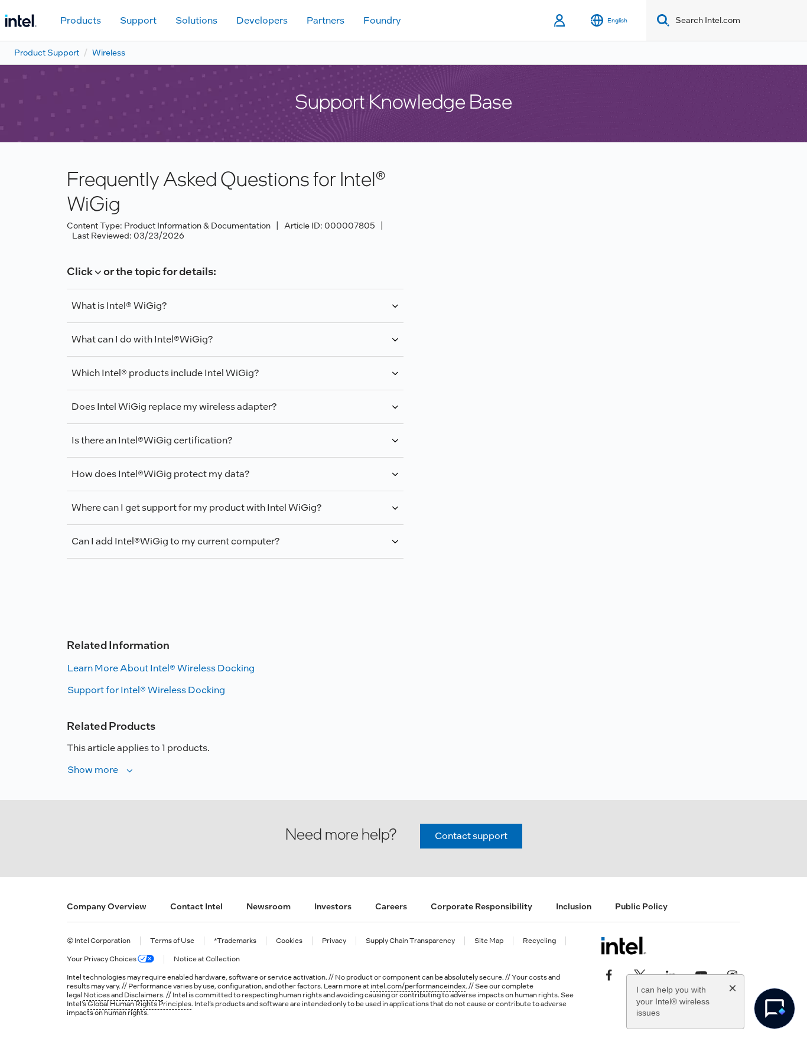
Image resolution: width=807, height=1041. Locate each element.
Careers (391, 906)
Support (138, 20)
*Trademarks (235, 940)
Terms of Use (172, 940)
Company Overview (107, 906)
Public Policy (641, 906)
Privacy (334, 940)
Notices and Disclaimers (123, 995)
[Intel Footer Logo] (623, 945)
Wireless (108, 52)
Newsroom (268, 906)
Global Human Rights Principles (139, 1004)
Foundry (382, 20)
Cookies (289, 940)
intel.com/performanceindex (418, 986)
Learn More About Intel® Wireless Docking (161, 668)
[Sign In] (560, 20)
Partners (325, 20)
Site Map (488, 940)
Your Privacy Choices (102, 959)
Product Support (46, 52)
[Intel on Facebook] (609, 974)
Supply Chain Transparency (410, 940)
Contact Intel (196, 906)
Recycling (539, 940)
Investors (333, 906)
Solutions (196, 20)
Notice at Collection (207, 959)
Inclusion (573, 906)
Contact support (471, 836)
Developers (262, 20)
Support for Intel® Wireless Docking (146, 690)
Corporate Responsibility (481, 906)
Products (80, 20)
